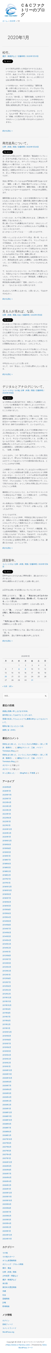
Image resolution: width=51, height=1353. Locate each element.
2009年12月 (7, 1070)
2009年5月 (6, 1093)
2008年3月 (6, 1135)
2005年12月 (7, 1193)
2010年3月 (6, 1059)
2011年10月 (6, 1005)
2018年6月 (6, 864)
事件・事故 (6, 1268)
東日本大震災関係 (9, 1287)
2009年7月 (6, 1086)
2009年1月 (6, 1109)
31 (32, 680)
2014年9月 (6, 921)
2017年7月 (6, 879)
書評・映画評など (9, 56)
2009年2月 (6, 1105)
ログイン (5, 1321)
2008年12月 (7, 1112)
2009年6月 (6, 1089)
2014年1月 (6, 952)
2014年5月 (6, 936)
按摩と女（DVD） (9, 730)
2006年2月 (6, 1185)
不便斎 (32, 773)
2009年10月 (7, 1078)
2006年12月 (7, 1162)
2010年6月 (6, 1047)
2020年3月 (6, 833)
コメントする (7, 390)
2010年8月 (6, 1040)
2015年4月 (6, 917)
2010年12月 (7, 1032)
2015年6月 (6, 913)
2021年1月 (6, 825)
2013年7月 (6, 959)
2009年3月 (6, 1101)
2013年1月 (6, 975)
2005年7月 (6, 1212)
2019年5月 (6, 852)
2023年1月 (6, 814)
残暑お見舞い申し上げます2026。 (15, 711)
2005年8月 (6, 1208)
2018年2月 (6, 875)
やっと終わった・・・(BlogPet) (14, 773)
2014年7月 (6, 929)
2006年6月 (6, 1177)
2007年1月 (6, 1158)
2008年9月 (6, 1124)
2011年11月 (6, 1001)
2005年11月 (7, 1197)
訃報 (4, 1303)
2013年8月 (6, 955)
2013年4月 (6, 967)
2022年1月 (6, 821)
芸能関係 (5, 1299)
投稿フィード (7, 1324)
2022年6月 (6, 818)
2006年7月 (6, 1174)
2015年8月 (6, 909)
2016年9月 (6, 894)
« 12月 (4, 686)
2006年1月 (6, 1189)
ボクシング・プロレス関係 (12, 1264)
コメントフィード (9, 1328)
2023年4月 (6, 802)
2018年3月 (6, 871)
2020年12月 (7, 829)
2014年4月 (6, 940)
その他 (17, 390)
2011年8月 (6, 1013)
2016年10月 (7, 890)
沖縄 (4, 1291)
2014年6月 (6, 932)
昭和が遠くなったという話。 (13, 726)
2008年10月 (7, 1120)
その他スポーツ (8, 1257)
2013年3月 (6, 971)
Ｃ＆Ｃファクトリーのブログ (33, 10)
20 (6, 676)
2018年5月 (6, 867)
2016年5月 (6, 906)
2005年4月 (6, 1223)
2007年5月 (6, 1151)
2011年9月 (6, 1009)
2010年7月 (6, 1044)
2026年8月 (6, 787)
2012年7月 (6, 982)
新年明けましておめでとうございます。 (18, 715)
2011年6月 (6, 1021)
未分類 (5, 1283)
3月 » (11, 686)
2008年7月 (6, 1128)
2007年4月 (6, 1154)
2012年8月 (6, 978)
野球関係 (5, 1306)
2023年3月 (6, 806)
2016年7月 (6, 898)
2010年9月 (6, 1036)
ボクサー (5, 765)
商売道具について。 (16, 143)
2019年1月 (6, 856)
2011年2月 (6, 1024)
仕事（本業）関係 (9, 147)
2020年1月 (6, 837)
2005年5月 (6, 1220)
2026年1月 (6, 791)
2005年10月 (7, 1200)
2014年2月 (6, 948)
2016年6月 (6, 902)
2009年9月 (6, 1082)
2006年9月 (6, 1166)
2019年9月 (6, 844)
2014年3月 (6, 944)
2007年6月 (6, 1147)
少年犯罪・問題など (10, 1276)
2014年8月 (6, 925)
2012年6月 (6, 986)
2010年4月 (6, 1055)
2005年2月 (6, 1227)
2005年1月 (6, 1231)
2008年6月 (6, 1132)
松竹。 (6, 52)
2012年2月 (6, 994)
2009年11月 (7, 1074)
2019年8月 (6, 848)
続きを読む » (7, 131)
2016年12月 (7, 887)
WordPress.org (8, 1332)
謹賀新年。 (9, 560)
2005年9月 (6, 1204)
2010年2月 (6, 1063)
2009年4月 (6, 1097)
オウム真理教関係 (9, 1260)
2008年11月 (7, 1116)
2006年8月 (6, 1170)
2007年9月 (6, 1143)
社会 (19, 315)
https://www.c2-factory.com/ (18, 1345)
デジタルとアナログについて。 (24, 386)
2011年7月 (6, 1017)
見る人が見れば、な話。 (19, 311)
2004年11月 (7, 1239)
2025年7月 (6, 799)
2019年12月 (7, 841)
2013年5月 (6, 963)
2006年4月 (6, 1181)
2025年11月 (7, 795)
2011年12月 (6, 998)
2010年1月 (6, 1066)
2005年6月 (6, 1216)
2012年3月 (6, 990)
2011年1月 (6, 1028)
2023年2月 (6, 810)
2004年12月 (7, 1235)
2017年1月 (6, 883)
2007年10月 (7, 1139)
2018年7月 (6, 860)
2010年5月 (6, 1051)
